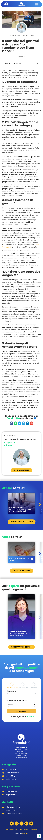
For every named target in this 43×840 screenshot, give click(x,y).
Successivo (21, 711)
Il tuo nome (11, 691)
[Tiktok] (31, 823)
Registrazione (34, 687)
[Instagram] (17, 823)
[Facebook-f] (12, 823)
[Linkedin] (21, 823)
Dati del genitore (12, 687)
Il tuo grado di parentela (17, 700)
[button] (37, 4)
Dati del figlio (23, 687)
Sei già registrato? (21, 716)
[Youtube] (26, 823)
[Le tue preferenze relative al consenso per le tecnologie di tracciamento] (39, 836)
